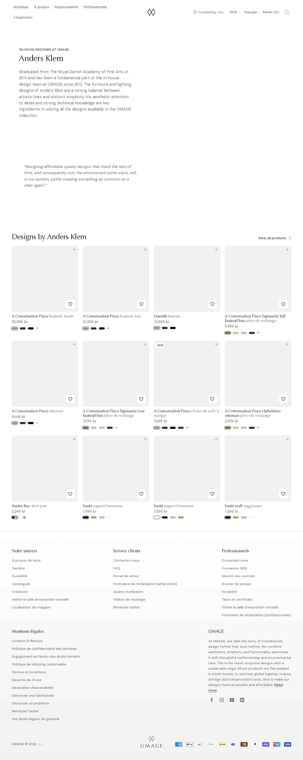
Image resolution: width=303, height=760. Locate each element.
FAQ (116, 568)
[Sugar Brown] (228, 333)
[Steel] (244, 517)
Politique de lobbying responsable (39, 664)
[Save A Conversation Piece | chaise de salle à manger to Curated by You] (212, 399)
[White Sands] (236, 333)
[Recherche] (287, 12)
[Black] (86, 517)
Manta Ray (29, 506)
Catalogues (21, 584)
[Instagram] (221, 700)
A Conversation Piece (42, 316)
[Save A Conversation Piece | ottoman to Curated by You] (70, 399)
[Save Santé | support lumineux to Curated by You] (141, 494)
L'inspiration (23, 19)
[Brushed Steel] (102, 517)
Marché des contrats (238, 576)
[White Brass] (23, 517)
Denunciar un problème (30, 703)
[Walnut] (181, 428)
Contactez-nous (126, 560)
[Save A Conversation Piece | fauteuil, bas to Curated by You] (141, 304)
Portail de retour (126, 576)
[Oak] (15, 328)
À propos (41, 8)
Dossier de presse (236, 584)
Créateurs (20, 591)
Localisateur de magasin (31, 607)
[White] (110, 517)
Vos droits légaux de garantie (35, 719)
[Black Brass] (15, 517)
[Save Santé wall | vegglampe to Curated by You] (283, 494)
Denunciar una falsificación (33, 695)
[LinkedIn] (241, 700)
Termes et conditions (29, 672)
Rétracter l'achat (126, 607)
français (250, 12)
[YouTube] (231, 700)
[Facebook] (211, 700)
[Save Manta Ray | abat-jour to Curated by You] (70, 494)
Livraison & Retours (27, 641)
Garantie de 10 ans (26, 680)
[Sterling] (244, 333)
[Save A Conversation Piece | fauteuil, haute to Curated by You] (70, 304)
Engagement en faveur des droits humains (46, 656)
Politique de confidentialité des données (44, 648)
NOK (233, 12)
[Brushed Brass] (94, 517)
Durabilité (19, 576)
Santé (103, 506)
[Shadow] (252, 333)
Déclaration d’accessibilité (32, 688)
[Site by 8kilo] (40, 745)
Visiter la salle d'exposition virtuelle (40, 599)
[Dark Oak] (23, 328)
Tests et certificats (237, 599)
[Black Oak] (31, 328)
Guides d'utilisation (128, 591)
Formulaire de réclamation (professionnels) (256, 615)
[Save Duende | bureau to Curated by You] (212, 304)
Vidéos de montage (129, 599)
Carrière (18, 568)
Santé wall (243, 506)
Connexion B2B (234, 568)
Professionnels (95, 7)
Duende (167, 316)
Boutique (21, 8)
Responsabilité (66, 8)
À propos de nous (26, 560)
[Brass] (236, 517)
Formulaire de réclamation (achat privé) (145, 584)
